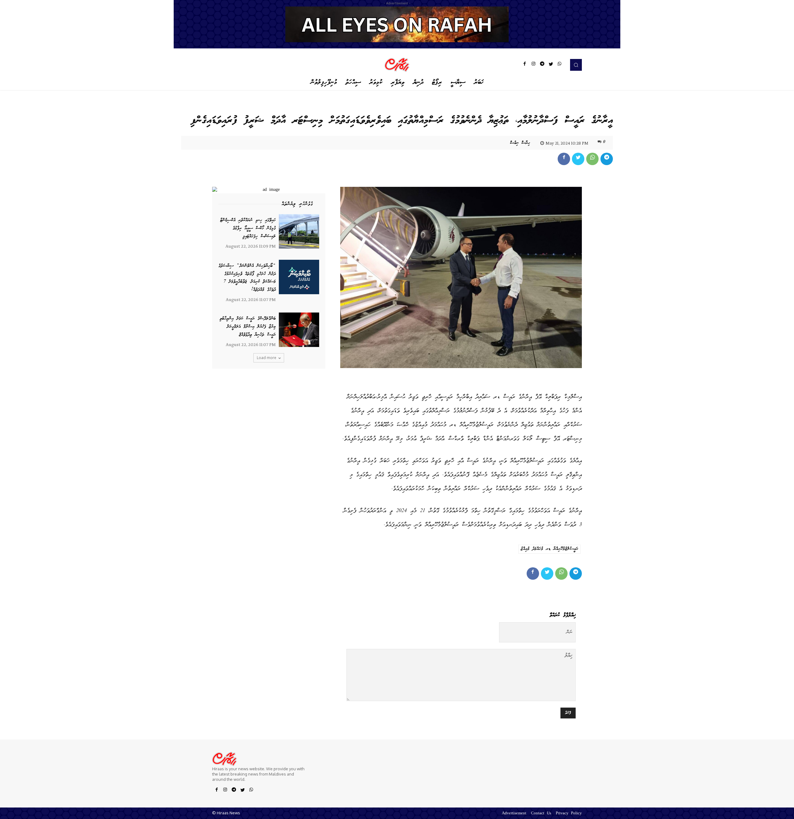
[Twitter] (550, 65)
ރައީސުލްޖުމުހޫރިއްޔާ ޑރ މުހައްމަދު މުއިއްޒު (549, 549)
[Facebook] (524, 65)
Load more (266, 357)
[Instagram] (533, 65)
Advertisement (514, 814)
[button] (576, 65)
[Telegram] (542, 65)
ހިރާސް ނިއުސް (520, 143)
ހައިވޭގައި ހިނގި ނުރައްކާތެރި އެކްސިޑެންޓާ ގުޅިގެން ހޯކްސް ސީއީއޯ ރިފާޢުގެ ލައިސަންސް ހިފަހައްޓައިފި (248, 228)
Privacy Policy (569, 814)
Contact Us (541, 814)
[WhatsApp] (559, 65)
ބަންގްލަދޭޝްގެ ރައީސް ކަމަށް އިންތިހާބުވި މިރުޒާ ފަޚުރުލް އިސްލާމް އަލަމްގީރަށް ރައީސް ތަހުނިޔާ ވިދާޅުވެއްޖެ (248, 326)
